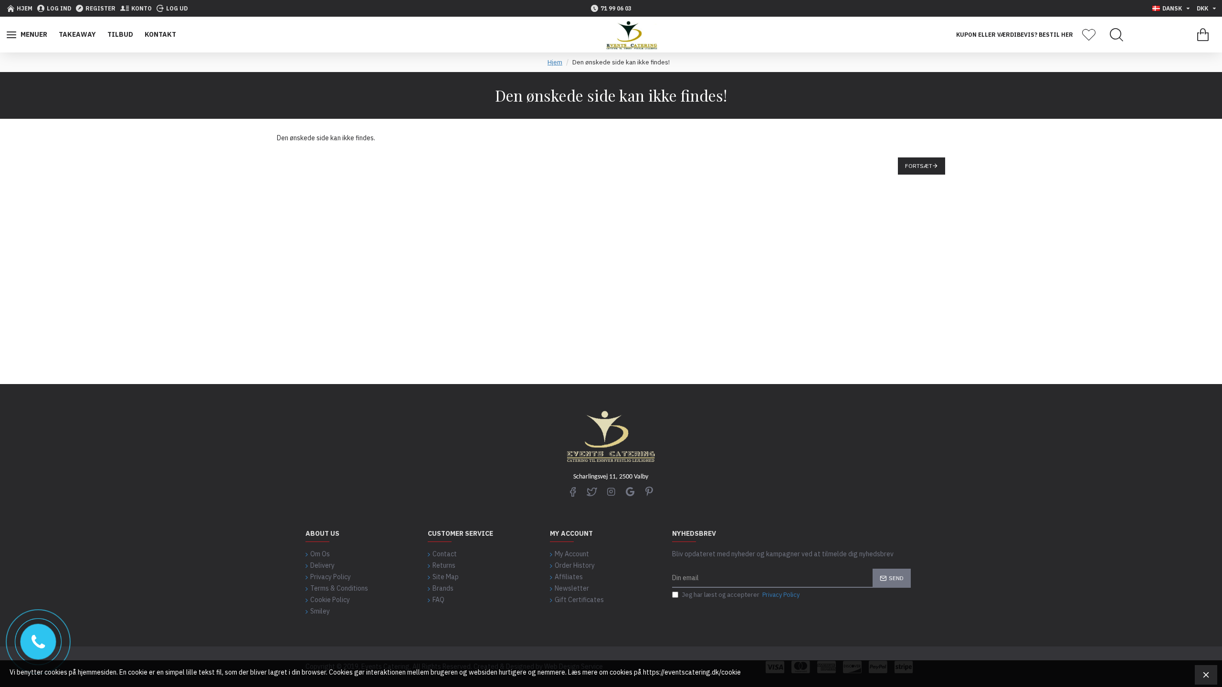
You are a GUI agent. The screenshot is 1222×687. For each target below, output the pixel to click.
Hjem (555, 62)
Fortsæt (918, 165)
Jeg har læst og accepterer (741, 595)
